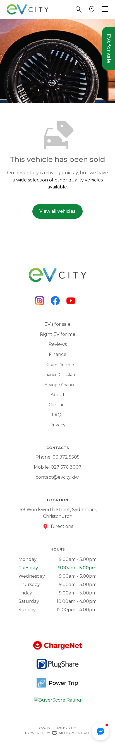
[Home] (28, 9)
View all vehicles (57, 211)
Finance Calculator (60, 374)
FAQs (57, 414)
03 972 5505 (66, 457)
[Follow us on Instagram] (39, 300)
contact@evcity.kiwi (58, 477)
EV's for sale (57, 324)
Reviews (58, 344)
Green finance (60, 364)
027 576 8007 (66, 467)
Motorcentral (74, 733)
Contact (57, 404)
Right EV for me (57, 334)
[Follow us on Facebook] (55, 300)
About (58, 394)
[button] (78, 9)
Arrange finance (60, 384)
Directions (62, 526)
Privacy (57, 425)
